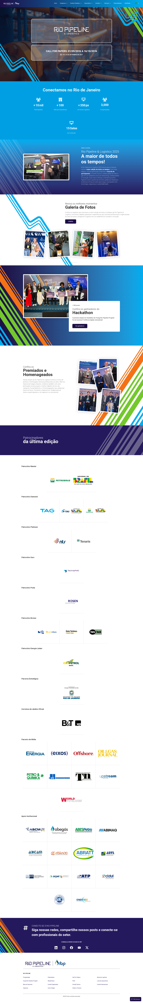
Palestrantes (51, 977)
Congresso (63, 3)
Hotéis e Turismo (76, 988)
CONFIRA (70, 221)
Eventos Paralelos (75, 3)
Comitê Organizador (53, 984)
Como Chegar (51, 988)
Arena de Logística (102, 977)
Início (55, 3)
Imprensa (25, 988)
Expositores (87, 3)
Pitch (73, 981)
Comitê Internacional (102, 984)
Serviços (106, 3)
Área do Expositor (27, 984)
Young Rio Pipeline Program (30, 981)
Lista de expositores (102, 981)
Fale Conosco (136, 999)
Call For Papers (76, 977)
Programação (26, 977)
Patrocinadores (118, 3)
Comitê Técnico (76, 984)
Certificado (127, 3)
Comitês (97, 3)
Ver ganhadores (79, 326)
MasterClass (51, 981)
